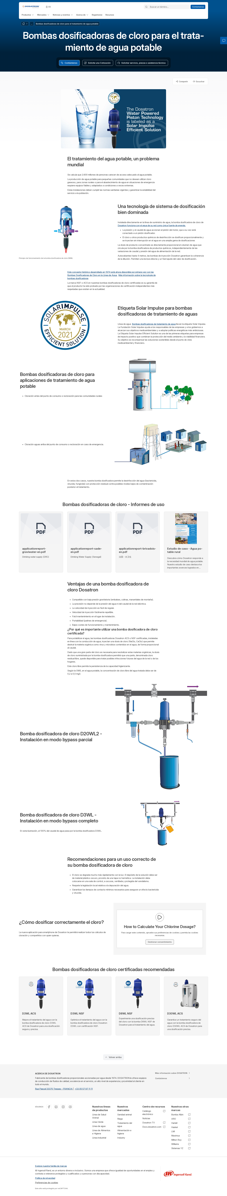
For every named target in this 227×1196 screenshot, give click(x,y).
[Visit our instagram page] (63, 1106)
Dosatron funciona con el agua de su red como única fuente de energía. (152, 225)
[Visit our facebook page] (49, 1106)
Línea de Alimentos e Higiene (101, 1132)
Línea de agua (98, 1126)
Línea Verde (97, 1122)
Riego (120, 1118)
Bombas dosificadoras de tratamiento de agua (154, 324)
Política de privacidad (45, 1178)
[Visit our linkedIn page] (56, 1106)
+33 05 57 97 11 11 (84, 1088)
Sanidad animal (124, 1114)
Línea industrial (99, 1137)
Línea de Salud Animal (99, 1116)
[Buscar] (146, 6)
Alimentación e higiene (124, 1132)
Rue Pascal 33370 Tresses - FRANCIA (54, 1088)
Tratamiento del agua (124, 1124)
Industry (121, 1137)
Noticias (146, 1118)
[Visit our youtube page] (70, 1106)
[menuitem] (28, 14)
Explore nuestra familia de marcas (51, 1166)
